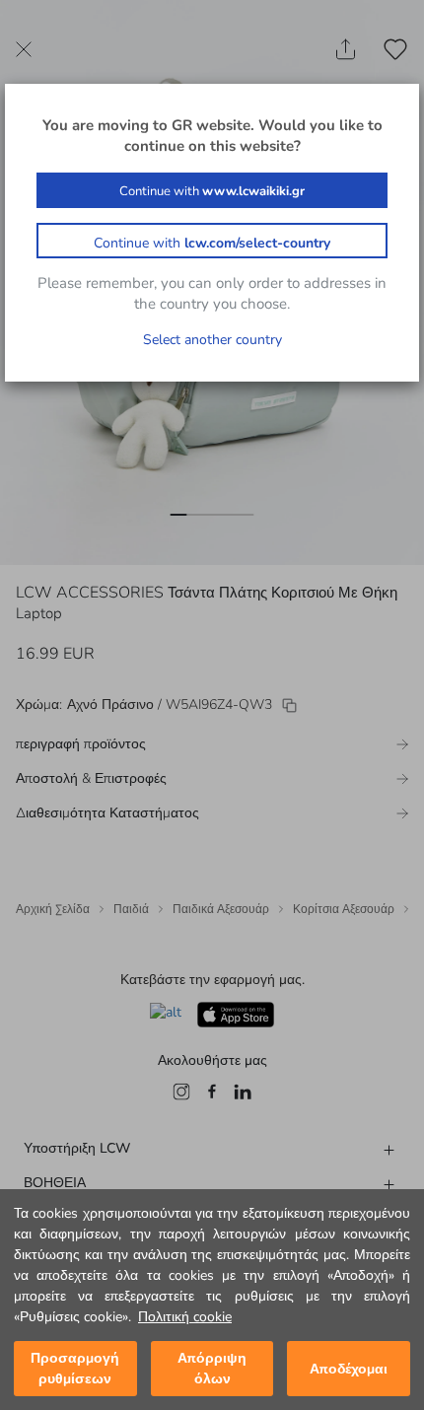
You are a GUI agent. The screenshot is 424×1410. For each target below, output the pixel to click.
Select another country (212, 339)
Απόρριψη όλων (212, 1368)
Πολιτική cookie (185, 1316)
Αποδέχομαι (349, 1369)
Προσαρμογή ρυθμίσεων (75, 1368)
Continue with (212, 191)
